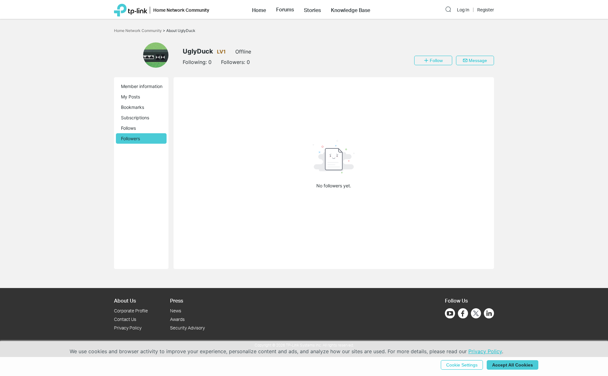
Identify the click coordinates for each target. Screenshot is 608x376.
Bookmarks (132, 107)
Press (176, 300)
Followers (130, 138)
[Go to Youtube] (450, 313)
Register (485, 10)
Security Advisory (187, 327)
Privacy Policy (128, 327)
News (175, 310)
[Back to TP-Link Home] (130, 9)
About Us (125, 300)
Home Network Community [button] (181, 10)
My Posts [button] (130, 96)
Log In (463, 10)
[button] (259, 9)
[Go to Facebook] (463, 313)
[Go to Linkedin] (489, 313)
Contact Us (125, 319)
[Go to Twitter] (476, 314)
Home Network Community (138, 30)
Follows (128, 128)
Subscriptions (135, 117)
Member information (141, 86)
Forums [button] (285, 9)
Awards (177, 319)
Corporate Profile (131, 310)
